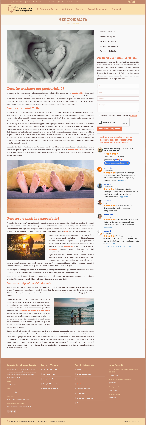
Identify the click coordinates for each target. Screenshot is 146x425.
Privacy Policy (60, 421)
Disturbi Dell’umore (84, 374)
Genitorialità (81, 384)
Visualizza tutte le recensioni (118, 246)
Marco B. (107, 201)
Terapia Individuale (108, 32)
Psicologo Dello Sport (109, 51)
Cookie (52, 421)
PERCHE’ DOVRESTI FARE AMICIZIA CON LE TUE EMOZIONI (123, 371)
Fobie (79, 379)
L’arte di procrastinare (115, 387)
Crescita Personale (84, 388)
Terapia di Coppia (107, 37)
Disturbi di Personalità (85, 398)
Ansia (79, 369)
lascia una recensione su (115, 163)
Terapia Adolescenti (109, 46)
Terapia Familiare (108, 41)
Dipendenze (81, 393)
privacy (133, 116)
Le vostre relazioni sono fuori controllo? (120, 379)
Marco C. (107, 168)
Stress (79, 403)
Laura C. (107, 184)
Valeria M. (108, 215)
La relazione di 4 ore (114, 394)
